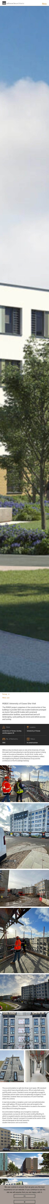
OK (25, 1196)
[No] (24, 1202)
